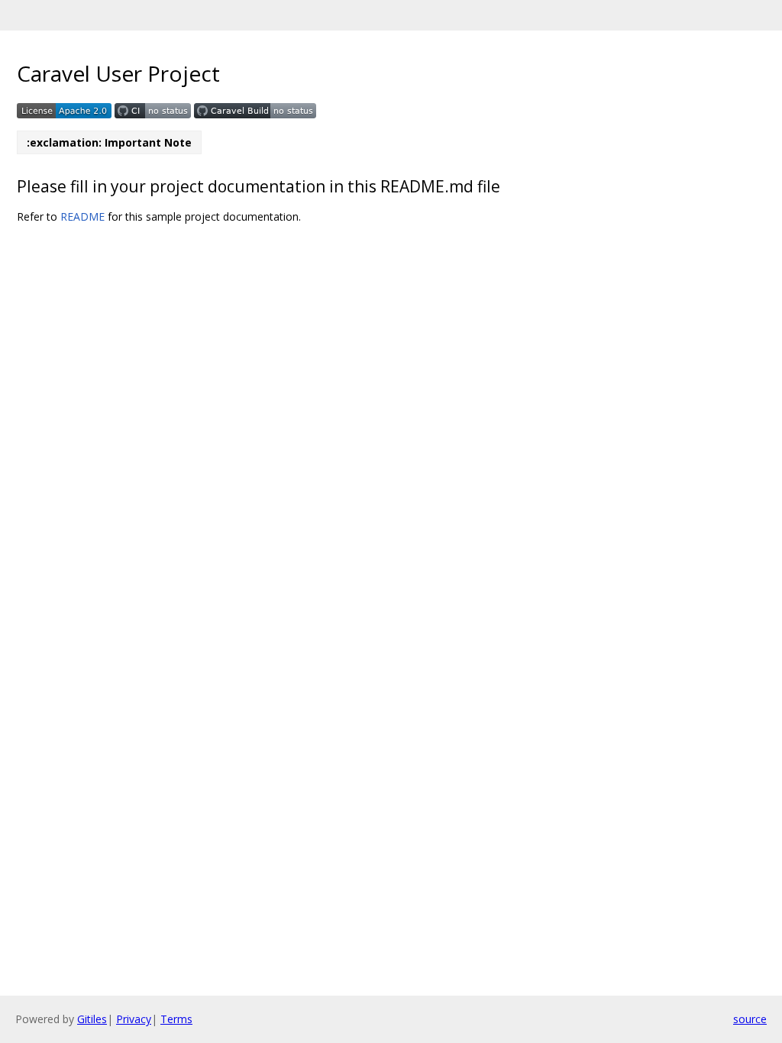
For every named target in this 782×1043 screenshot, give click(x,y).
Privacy (133, 1019)
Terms (176, 1019)
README (82, 216)
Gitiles (92, 1019)
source (750, 1019)
